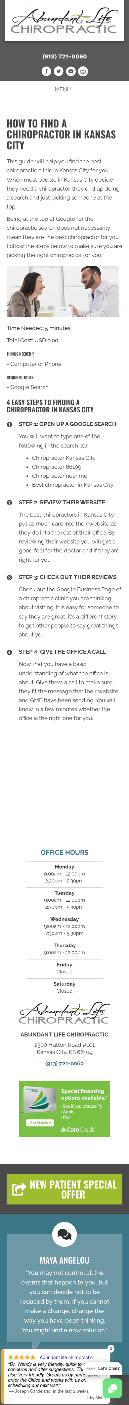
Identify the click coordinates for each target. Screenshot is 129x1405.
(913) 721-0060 (64, 56)
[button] (64, 1189)
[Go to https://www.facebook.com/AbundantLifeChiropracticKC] (46, 72)
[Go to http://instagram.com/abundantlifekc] (83, 72)
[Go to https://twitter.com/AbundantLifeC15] (59, 72)
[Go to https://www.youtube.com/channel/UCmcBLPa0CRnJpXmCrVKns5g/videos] (71, 72)
